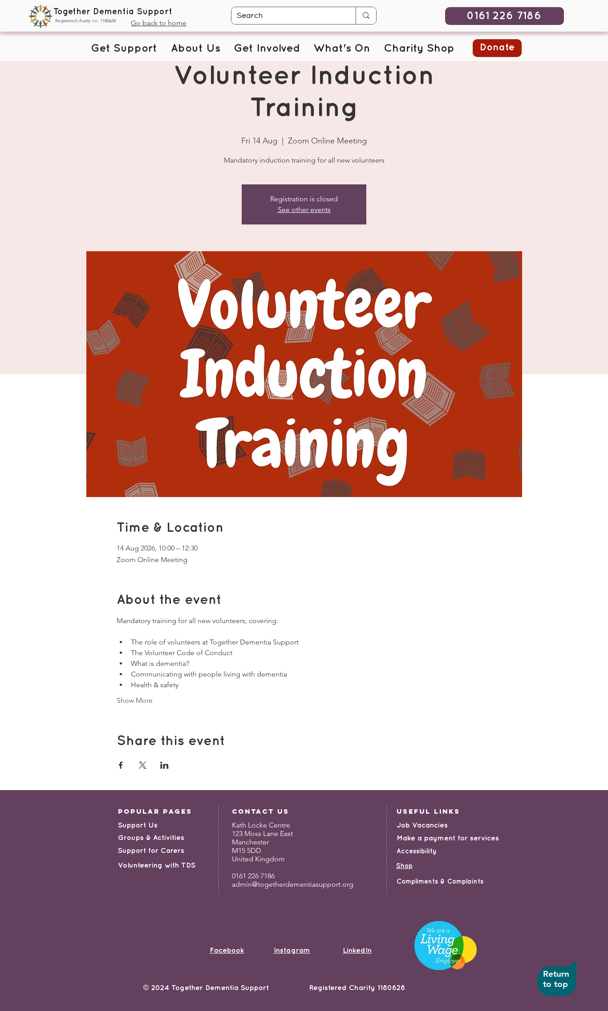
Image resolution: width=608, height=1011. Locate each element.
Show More (135, 700)
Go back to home (158, 23)
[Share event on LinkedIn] (164, 765)
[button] (124, 49)
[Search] (366, 15)
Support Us (138, 825)
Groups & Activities (151, 838)
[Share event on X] (142, 765)
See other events (304, 209)
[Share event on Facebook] (121, 765)
